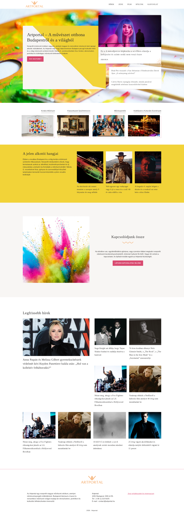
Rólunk (139, 4)
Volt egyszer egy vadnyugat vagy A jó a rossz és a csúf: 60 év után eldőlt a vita (118, 189)
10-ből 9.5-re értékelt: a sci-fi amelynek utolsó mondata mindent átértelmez (108, 445)
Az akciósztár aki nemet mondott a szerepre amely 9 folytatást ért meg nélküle (88, 189)
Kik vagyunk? (35, 59)
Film (129, 4)
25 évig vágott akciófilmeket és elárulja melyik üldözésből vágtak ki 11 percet (144, 445)
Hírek (111, 4)
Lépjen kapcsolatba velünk (128, 263)
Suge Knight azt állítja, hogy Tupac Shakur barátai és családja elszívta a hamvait (110, 351)
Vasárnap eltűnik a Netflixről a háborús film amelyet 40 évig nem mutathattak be (143, 398)
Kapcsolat (153, 4)
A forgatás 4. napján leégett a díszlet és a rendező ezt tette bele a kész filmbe (147, 189)
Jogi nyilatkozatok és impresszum (141, 494)
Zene (121, 4)
